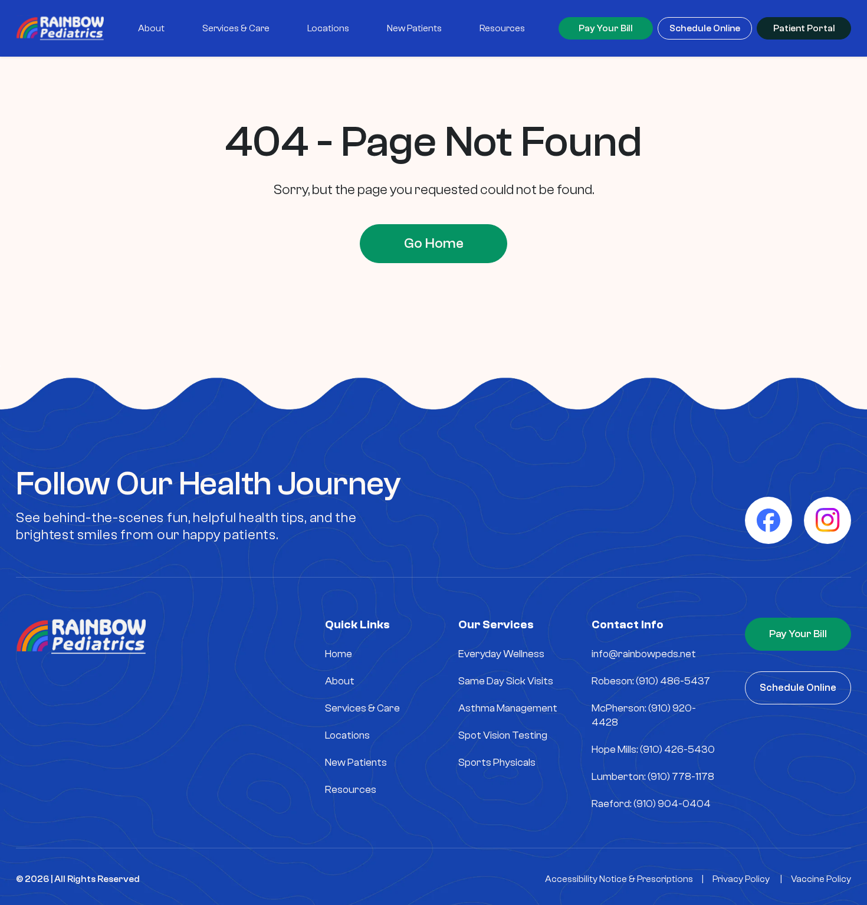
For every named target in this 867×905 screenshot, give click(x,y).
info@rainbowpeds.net (644, 654)
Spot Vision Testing (502, 735)
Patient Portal (804, 28)
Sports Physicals (497, 762)
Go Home (434, 243)
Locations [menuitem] (328, 28)
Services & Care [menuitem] (236, 28)
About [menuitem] (151, 28)
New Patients (356, 762)
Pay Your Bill (606, 28)
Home (338, 654)
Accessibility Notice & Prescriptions (619, 879)
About (339, 681)
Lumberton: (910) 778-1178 (653, 776)
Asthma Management (507, 708)
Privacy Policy (741, 879)
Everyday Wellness (501, 654)
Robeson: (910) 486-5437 (651, 681)
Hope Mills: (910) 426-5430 (653, 749)
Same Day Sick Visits (505, 681)
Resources (350, 789)
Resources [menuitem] (502, 28)
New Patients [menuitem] (414, 28)
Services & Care (362, 708)
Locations (347, 735)
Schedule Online (704, 28)
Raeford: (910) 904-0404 (651, 804)
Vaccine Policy (821, 879)
